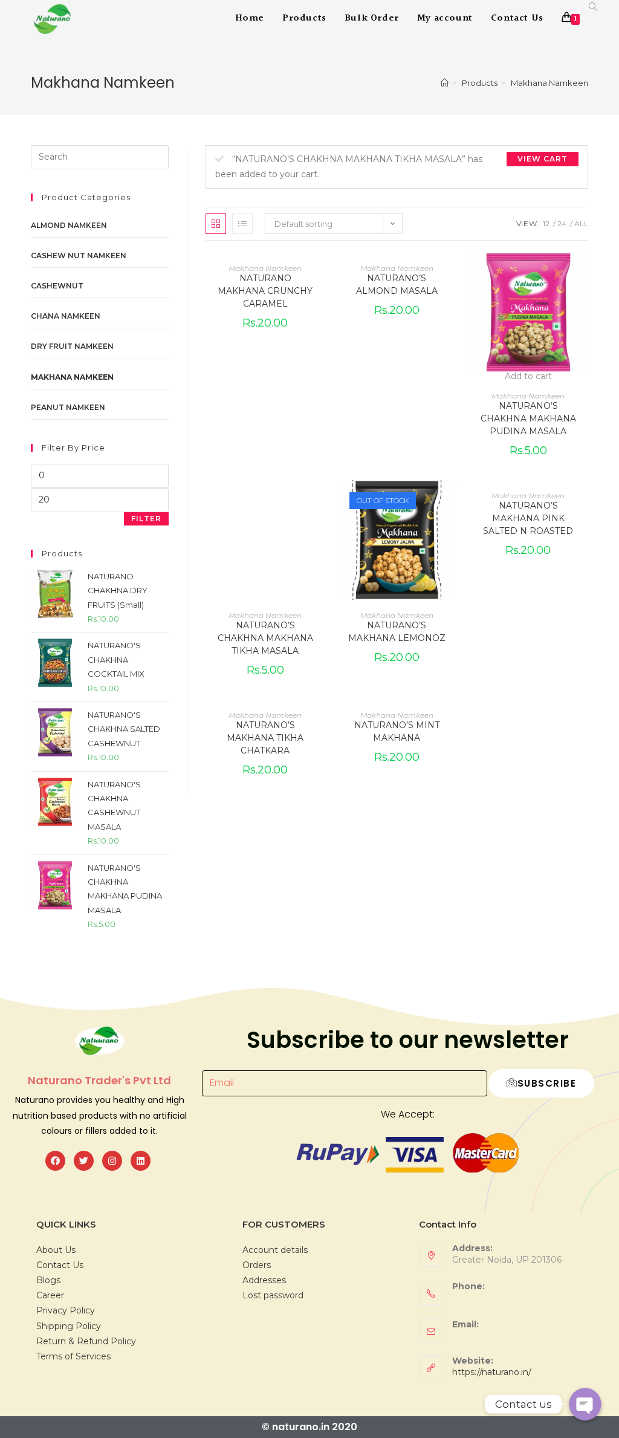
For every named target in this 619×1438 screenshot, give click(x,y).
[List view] (242, 223)
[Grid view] (216, 223)
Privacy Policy (65, 1310)
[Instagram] (112, 1161)
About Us (56, 1249)
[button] (582, 305)
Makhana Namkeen (265, 268)
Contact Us (59, 1265)
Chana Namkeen (65, 315)
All (581, 223)
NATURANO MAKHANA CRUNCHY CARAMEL (265, 291)
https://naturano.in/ (491, 1372)
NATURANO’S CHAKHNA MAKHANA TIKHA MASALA (265, 638)
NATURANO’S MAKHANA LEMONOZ (397, 631)
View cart (542, 158)
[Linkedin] (141, 1161)
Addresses (264, 1280)
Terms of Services (73, 1356)
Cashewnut (57, 285)
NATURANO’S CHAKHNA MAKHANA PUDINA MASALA (528, 418)
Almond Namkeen (69, 225)
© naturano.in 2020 (309, 1427)
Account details (275, 1249)
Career (50, 1295)
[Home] (445, 83)
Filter (146, 518)
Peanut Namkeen (68, 407)
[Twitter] (84, 1161)
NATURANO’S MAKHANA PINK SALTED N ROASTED (528, 518)
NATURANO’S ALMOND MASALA (397, 284)
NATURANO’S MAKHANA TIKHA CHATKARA (265, 738)
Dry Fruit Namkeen (72, 346)
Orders (256, 1265)
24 (561, 223)
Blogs (48, 1280)
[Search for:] (100, 156)
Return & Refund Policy (86, 1341)
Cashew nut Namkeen (78, 255)
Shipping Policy (68, 1326)
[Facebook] (55, 1161)
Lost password (272, 1295)
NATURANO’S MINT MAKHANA (396, 731)
